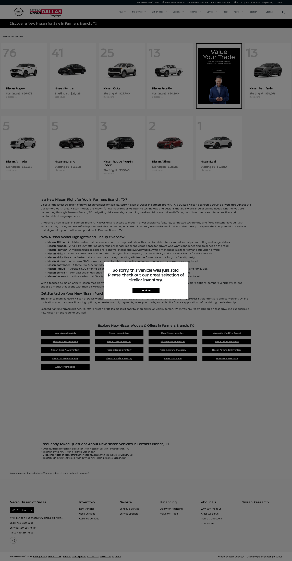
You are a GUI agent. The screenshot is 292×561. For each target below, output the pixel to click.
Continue (146, 290)
